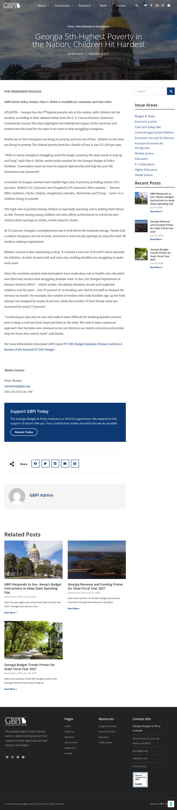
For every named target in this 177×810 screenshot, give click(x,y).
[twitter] (147, 5)
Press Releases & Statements (92, 26)
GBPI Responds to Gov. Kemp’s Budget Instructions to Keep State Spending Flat (32, 588)
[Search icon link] (137, 5)
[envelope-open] (169, 5)
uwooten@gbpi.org (17, 386)
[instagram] (164, 5)
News (103, 5)
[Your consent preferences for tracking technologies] (171, 804)
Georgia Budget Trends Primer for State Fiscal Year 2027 (29, 667)
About (42, 5)
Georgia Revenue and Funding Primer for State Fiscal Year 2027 (95, 586)
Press (71, 26)
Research (85, 5)
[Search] (171, 91)
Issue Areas (62, 5)
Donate (120, 5)
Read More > (10, 612)
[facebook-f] (152, 5)
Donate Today (24, 432)
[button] (35, 463)
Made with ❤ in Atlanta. (161, 803)
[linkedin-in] (158, 5)
